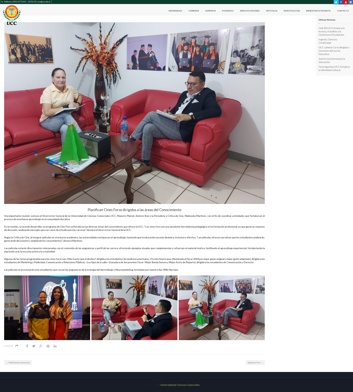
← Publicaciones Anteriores (18, 362)
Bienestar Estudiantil (318, 11)
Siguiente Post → (255, 362)
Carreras (193, 11)
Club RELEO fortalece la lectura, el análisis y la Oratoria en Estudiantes (332, 31)
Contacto (343, 11)
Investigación (292, 11)
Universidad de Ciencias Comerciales (180, 384)
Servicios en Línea (250, 11)
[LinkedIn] (55, 346)
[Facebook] (27, 346)
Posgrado (228, 11)
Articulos (271, 11)
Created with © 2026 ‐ (176, 384)
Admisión (210, 11)
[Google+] (41, 346)
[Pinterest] (48, 346)
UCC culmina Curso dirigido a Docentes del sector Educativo (334, 51)
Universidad (175, 11)
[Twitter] (33, 346)
